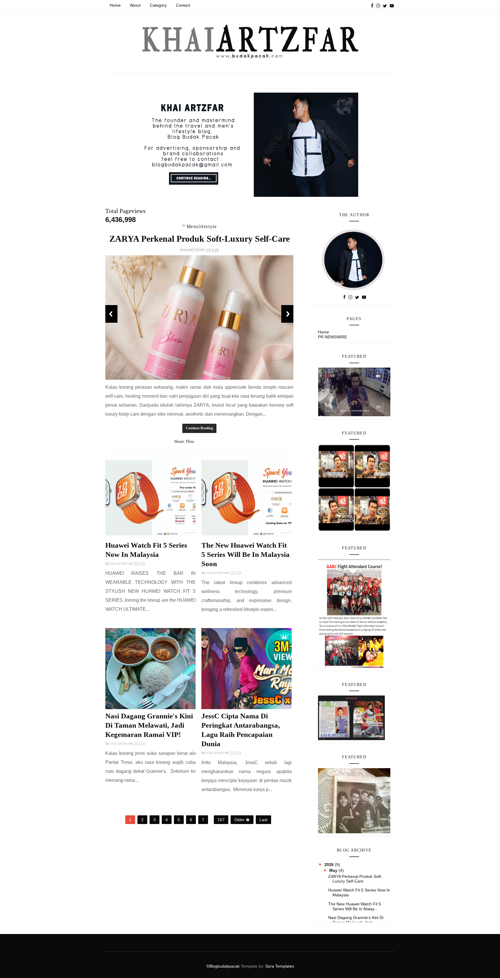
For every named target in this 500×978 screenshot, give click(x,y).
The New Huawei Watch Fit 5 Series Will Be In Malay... (354, 906)
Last (263, 819)
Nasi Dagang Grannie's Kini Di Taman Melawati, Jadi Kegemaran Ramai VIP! (149, 725)
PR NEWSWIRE (332, 337)
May (334, 870)
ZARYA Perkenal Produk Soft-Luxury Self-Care (199, 238)
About (135, 5)
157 (221, 819)
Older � (242, 819)
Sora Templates (279, 966)
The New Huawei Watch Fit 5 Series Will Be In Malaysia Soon (245, 554)
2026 (329, 864)
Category (158, 5)
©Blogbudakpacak (223, 966)
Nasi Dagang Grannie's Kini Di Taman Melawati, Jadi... (355, 920)
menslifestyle (202, 226)
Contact (183, 5)
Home (115, 5)
